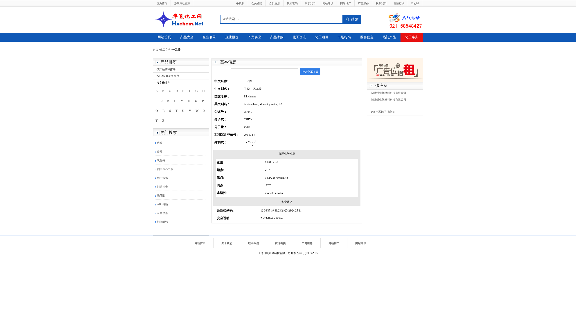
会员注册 (274, 3)
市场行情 (344, 37)
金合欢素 (162, 213)
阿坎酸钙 (162, 221)
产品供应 (254, 37)
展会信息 (367, 37)
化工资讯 (299, 37)
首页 (155, 49)
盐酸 (159, 151)
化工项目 (321, 37)
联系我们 (381, 3)
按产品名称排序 (166, 69)
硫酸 (159, 142)
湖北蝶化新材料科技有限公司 (388, 92)
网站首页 (164, 37)
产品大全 (187, 37)
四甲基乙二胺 (165, 169)
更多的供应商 (382, 111)
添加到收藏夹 (182, 3)
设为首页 (161, 3)
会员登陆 (256, 3)
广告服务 (363, 3)
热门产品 (389, 37)
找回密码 (292, 3)
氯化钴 (161, 160)
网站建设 (327, 3)
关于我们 (310, 3)
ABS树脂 (162, 204)
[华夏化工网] (181, 18)
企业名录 (209, 37)
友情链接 (399, 3)
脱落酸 (161, 195)
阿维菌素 (162, 186)
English (415, 3)
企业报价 (231, 37)
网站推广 (345, 3)
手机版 (240, 3)
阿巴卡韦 (162, 178)
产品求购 (277, 37)
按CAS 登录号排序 (168, 76)
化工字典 (411, 37)
